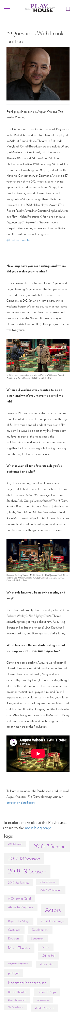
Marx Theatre (19, 948)
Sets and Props (47, 992)
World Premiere (44, 1008)
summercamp (43, 999)
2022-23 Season (47, 882)
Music (45, 947)
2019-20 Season (18, 883)
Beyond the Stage (18, 921)
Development (40, 930)
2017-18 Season (24, 858)
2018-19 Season (27, 871)
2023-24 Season (50, 890)
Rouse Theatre (17, 992)
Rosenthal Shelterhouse (27, 982)
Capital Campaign (52, 921)
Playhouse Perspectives (18, 963)
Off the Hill (48, 956)
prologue (13, 973)
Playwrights (47, 964)
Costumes (14, 930)
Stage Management (17, 999)
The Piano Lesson (15, 1007)
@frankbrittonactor (18, 240)
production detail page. (20, 803)
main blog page (38, 827)
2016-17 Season (49, 846)
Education (37, 938)
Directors (13, 938)
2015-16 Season (15, 843)
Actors (53, 910)
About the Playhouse (20, 907)
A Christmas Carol (19, 899)
